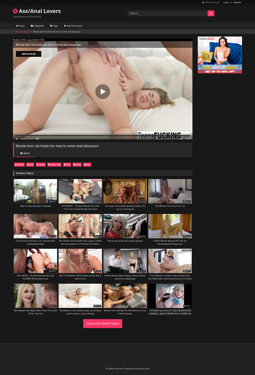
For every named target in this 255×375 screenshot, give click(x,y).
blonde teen (56, 164)
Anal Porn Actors (74, 26)
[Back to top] (246, 366)
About (26, 153)
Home (22, 26)
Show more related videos (102, 323)
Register (237, 2)
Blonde (26, 32)
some (78, 164)
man (68, 164)
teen (88, 164)
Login (225, 2)
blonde (42, 164)
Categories (39, 26)
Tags (55, 26)
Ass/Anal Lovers (39, 11)
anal (31, 164)
